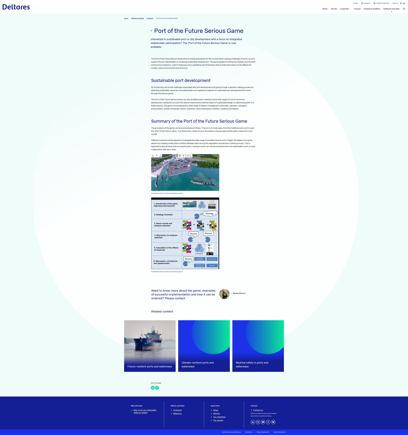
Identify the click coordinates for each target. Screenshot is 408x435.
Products (150, 18)
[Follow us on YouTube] (263, 422)
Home (126, 18)
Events (355, 3)
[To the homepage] (16, 6)
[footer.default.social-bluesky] (273, 422)
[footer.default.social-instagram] (258, 422)
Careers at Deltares (382, 3)
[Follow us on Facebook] (268, 422)
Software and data (137, 18)
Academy (367, 3)
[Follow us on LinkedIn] (253, 422)
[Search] (404, 9)
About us (395, 3)
